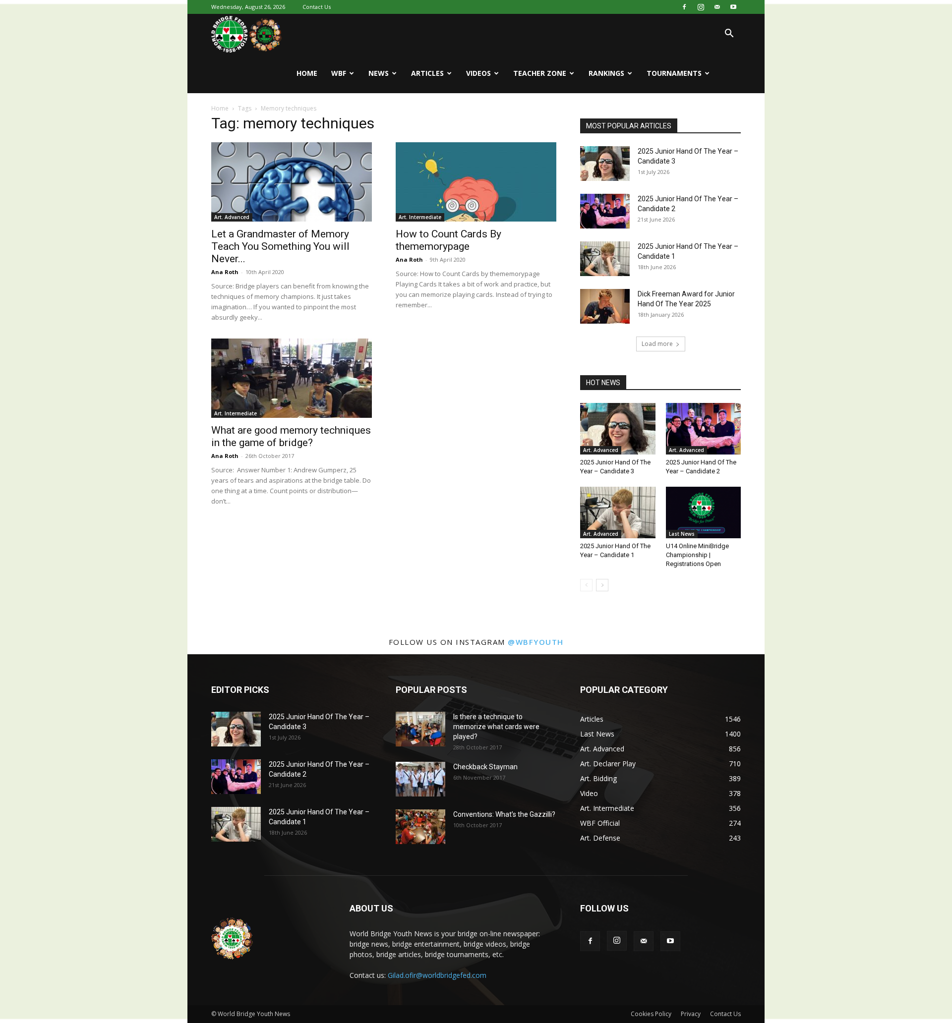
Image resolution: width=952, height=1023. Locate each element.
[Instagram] (700, 7)
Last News (682, 533)
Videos (478, 73)
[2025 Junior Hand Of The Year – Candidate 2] (605, 211)
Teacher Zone (539, 73)
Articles (427, 73)
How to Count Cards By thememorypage (448, 240)
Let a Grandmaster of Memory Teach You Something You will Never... (280, 246)
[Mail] (717, 7)
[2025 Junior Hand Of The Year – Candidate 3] (605, 163)
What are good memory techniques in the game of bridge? (291, 436)
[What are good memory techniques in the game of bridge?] (291, 378)
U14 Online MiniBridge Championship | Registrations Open (697, 555)
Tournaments (674, 73)
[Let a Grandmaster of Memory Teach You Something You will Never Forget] (291, 182)
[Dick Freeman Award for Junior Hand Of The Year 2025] (605, 306)
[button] (729, 34)
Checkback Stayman (485, 767)
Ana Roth (224, 272)
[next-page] (602, 585)
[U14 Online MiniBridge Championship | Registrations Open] (703, 512)
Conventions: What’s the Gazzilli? (504, 814)
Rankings (606, 73)
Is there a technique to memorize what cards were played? (496, 726)
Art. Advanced (231, 217)
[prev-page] (586, 585)
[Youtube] (733, 7)
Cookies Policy (651, 1014)
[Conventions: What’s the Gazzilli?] (420, 826)
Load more (657, 344)
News (378, 73)
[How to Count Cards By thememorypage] (476, 182)
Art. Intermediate (420, 217)
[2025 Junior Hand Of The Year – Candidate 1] (605, 258)
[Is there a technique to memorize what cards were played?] (420, 729)
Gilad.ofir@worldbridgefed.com (437, 975)
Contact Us (316, 6)
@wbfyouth (536, 642)
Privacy (691, 1014)
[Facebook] (684, 7)
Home (307, 73)
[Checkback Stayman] (420, 779)
